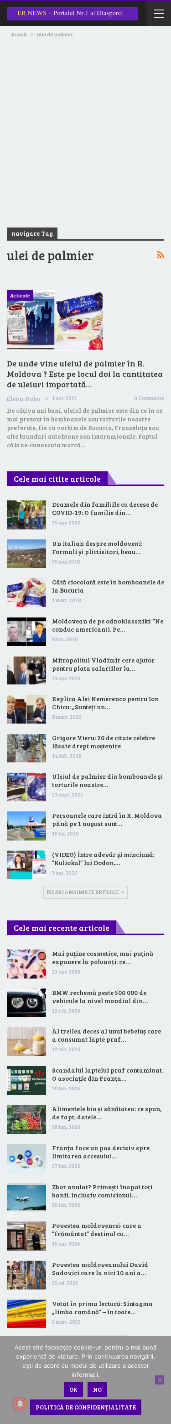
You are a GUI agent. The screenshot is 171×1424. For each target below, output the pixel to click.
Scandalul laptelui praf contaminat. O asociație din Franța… (107, 1074)
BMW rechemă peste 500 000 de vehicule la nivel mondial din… (100, 996)
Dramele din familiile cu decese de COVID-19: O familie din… (105, 508)
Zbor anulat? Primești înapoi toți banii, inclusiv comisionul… (102, 1190)
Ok (73, 1389)
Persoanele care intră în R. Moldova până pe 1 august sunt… (107, 819)
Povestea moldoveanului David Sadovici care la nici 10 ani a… (100, 1268)
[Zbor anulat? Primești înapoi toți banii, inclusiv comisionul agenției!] (26, 1197)
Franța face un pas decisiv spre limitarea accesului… (101, 1151)
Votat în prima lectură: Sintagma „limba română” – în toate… (102, 1307)
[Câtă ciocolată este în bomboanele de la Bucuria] (26, 592)
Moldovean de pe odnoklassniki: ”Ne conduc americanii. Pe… (107, 625)
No (97, 1389)
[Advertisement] (85, 129)
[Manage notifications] (20, 1404)
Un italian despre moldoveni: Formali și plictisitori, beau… (97, 547)
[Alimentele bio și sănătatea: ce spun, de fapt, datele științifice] (26, 1119)
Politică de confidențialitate (86, 1407)
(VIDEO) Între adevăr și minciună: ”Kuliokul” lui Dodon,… (103, 858)
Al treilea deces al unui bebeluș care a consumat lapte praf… (106, 1035)
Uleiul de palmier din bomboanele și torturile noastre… (107, 780)
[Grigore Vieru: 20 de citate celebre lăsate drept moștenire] (26, 748)
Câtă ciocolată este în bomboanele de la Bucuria (108, 586)
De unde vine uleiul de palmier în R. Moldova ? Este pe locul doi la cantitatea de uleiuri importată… (85, 374)
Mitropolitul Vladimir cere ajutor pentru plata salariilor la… (103, 664)
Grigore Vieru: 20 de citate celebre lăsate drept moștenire (103, 741)
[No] (159, 1379)
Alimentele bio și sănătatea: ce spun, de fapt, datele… (106, 1112)
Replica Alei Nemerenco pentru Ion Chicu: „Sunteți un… (105, 702)
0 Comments (149, 397)
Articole (20, 295)
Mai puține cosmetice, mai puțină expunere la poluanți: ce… (102, 957)
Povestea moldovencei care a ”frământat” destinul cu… (96, 1229)
